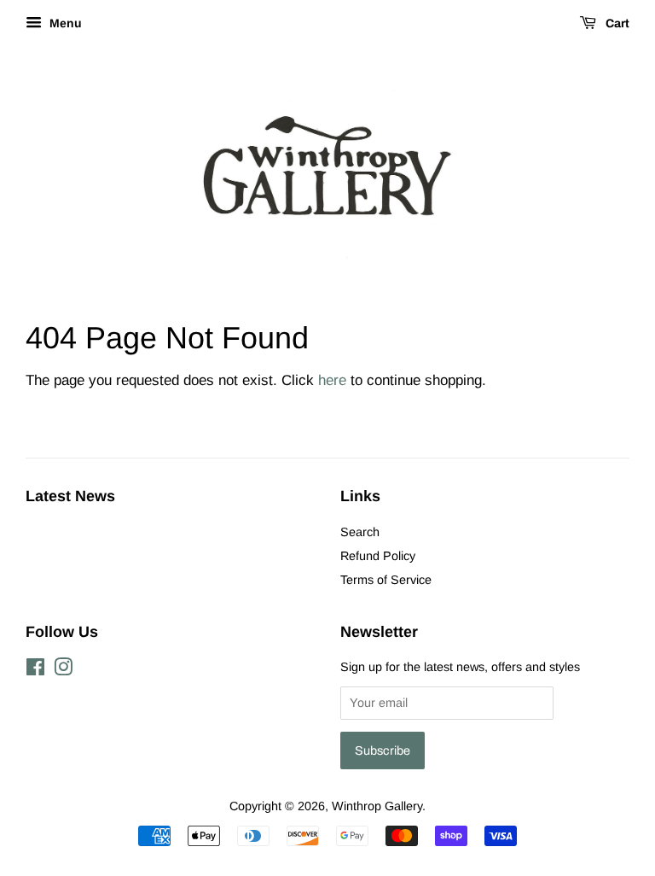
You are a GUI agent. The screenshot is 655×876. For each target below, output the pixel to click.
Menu (64, 23)
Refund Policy (377, 556)
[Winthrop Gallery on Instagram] (63, 670)
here (332, 380)
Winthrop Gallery (377, 806)
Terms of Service (386, 580)
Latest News (70, 496)
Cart (616, 23)
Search (360, 532)
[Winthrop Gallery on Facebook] (35, 670)
